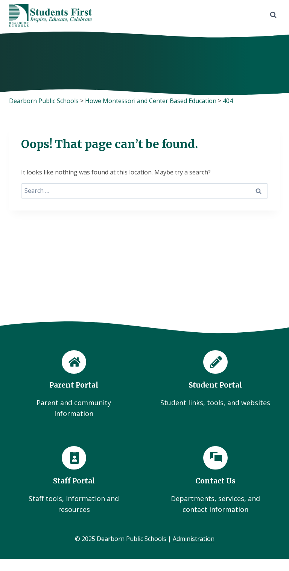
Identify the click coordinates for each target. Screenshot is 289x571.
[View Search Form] (273, 15)
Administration (193, 539)
